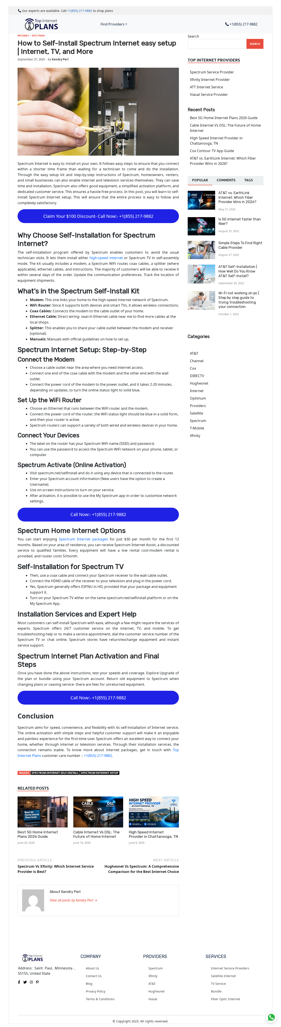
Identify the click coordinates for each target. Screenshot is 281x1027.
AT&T (194, 353)
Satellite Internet (223, 976)
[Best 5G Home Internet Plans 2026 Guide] (43, 812)
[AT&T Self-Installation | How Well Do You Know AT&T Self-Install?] (201, 267)
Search (193, 36)
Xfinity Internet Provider (210, 79)
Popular (200, 180)
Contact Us (94, 976)
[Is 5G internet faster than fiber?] (201, 219)
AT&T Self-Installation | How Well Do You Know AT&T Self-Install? (237, 271)
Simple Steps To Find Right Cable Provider (240, 245)
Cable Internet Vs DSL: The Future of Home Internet (96, 834)
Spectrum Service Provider (212, 72)
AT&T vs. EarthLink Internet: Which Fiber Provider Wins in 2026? (237, 197)
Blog (89, 984)
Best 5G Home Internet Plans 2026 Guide (38, 834)
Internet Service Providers (230, 968)
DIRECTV (197, 375)
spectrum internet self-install (55, 773)
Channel (197, 360)
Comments (226, 180)
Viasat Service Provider (209, 94)
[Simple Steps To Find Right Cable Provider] (201, 243)
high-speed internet (106, 257)
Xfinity (195, 435)
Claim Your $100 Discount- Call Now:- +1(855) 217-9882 (98, 216)
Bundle (216, 991)
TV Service (218, 984)
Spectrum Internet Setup (99, 773)
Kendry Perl (60, 59)
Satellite (196, 413)
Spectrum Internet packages (83, 539)
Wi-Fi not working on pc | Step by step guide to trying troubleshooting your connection (238, 300)
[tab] (200, 180)
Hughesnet (199, 383)
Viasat (152, 999)
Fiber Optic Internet (225, 999)
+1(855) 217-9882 (79, 11)
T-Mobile (197, 428)
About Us (92, 968)
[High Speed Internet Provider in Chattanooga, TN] (154, 812)
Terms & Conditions (100, 999)
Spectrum (38, 35)
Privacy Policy (95, 991)
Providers (198, 405)
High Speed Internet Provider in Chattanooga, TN (153, 834)
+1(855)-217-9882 (98, 755)
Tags (248, 180)
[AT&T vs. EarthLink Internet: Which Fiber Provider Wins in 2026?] (201, 193)
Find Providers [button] (112, 24)
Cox (193, 368)
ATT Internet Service (206, 87)
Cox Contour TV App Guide (212, 150)
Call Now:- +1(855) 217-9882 (98, 514)
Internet (23, 35)
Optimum (198, 398)
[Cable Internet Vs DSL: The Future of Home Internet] (98, 812)
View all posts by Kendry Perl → (73, 900)
